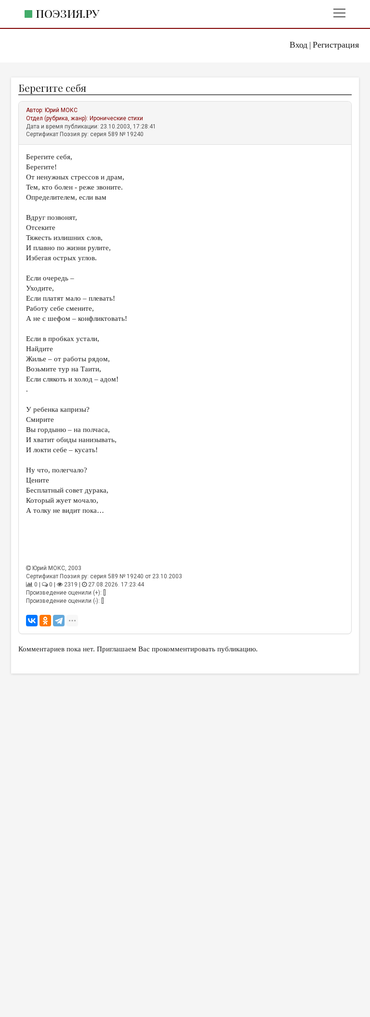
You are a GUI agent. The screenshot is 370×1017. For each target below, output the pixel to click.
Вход (298, 45)
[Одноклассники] (45, 620)
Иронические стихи (116, 118)
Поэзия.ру (67, 13)
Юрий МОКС (61, 110)
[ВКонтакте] (32, 620)
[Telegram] (59, 620)
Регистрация (336, 45)
